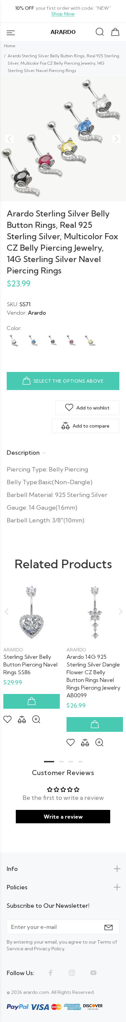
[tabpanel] (31, 648)
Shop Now (63, 14)
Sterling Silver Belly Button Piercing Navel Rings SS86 (30, 664)
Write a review (63, 816)
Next (119, 611)
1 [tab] (49, 761)
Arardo (37, 312)
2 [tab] (61, 761)
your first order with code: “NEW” (63, 11)
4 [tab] (80, 761)
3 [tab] (71, 761)
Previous (6, 611)
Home (9, 45)
